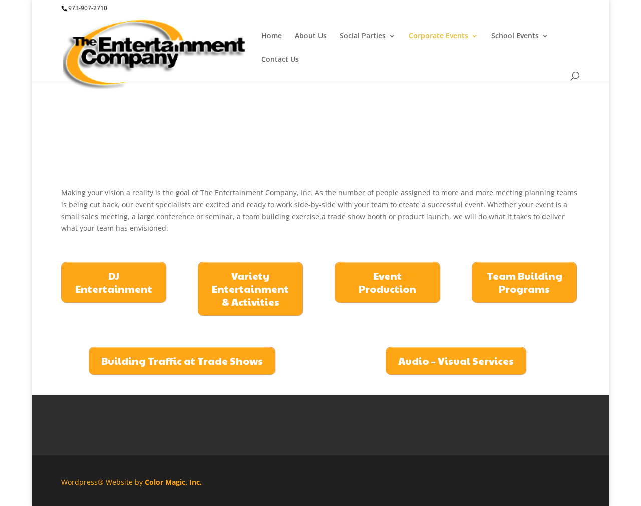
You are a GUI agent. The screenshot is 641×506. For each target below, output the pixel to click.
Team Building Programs (524, 282)
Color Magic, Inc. (173, 482)
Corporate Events (438, 36)
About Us (311, 36)
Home (271, 36)
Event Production (387, 282)
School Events (515, 36)
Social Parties (363, 36)
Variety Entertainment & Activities (250, 289)
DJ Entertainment (113, 282)
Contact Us (280, 60)
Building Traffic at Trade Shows (182, 361)
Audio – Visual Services (456, 361)
